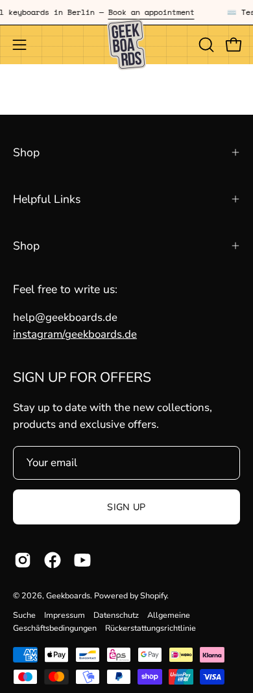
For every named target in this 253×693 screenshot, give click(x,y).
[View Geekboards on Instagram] (22, 560)
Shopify (153, 595)
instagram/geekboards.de (75, 334)
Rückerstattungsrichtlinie (150, 627)
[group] (126, 12)
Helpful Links (46, 199)
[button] (205, 45)
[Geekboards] (126, 45)
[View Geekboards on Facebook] (52, 560)
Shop (26, 152)
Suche (24, 614)
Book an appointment (149, 12)
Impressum (64, 614)
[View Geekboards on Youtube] (82, 560)
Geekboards (68, 595)
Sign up (126, 506)
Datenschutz (116, 614)
